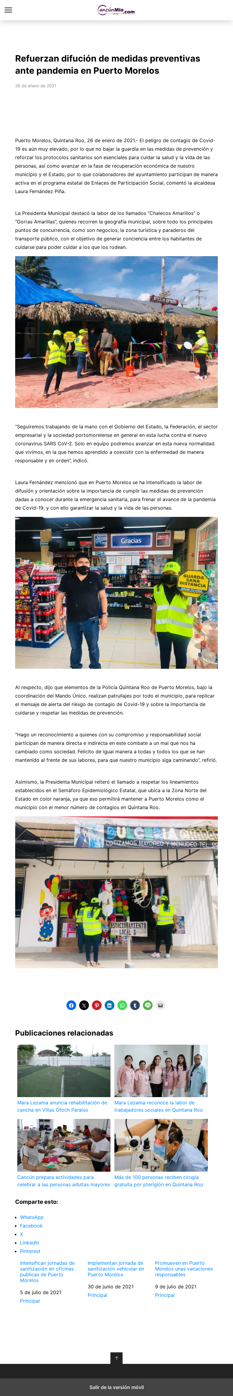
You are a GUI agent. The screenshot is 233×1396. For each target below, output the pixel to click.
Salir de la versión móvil (116, 1387)
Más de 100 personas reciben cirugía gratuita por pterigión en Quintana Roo (158, 1180)
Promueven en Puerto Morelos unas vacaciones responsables (184, 1268)
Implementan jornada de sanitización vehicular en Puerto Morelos (116, 1268)
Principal (30, 1301)
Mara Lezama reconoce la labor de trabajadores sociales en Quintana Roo (158, 1106)
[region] (116, 35)
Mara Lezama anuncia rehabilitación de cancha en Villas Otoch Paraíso (62, 1106)
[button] (71, 1005)
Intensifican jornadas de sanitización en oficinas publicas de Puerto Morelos (47, 1272)
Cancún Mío (116, 10)
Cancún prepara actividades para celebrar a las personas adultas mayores (63, 1180)
